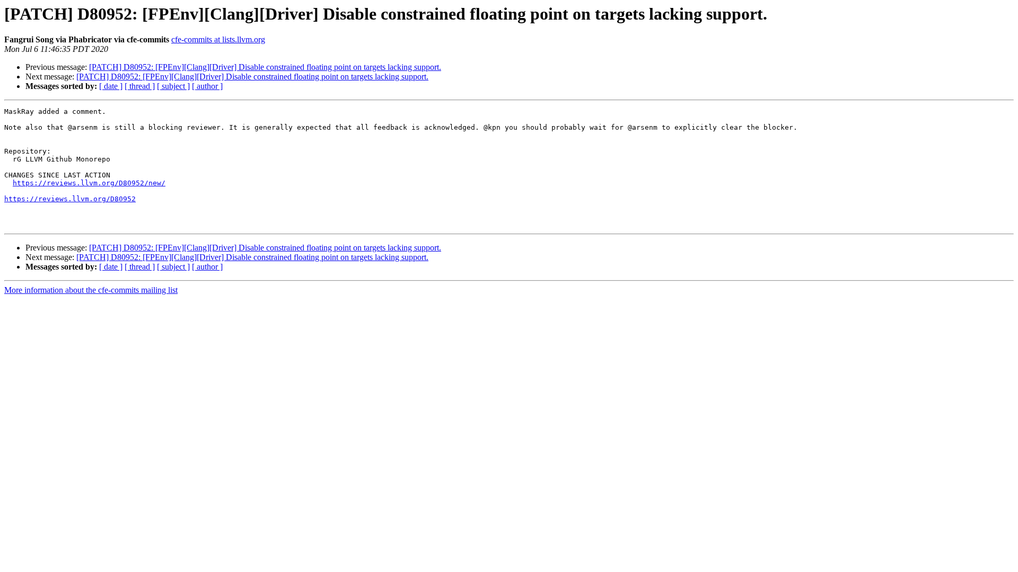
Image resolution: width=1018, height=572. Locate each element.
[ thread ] (140, 86)
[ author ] (207, 86)
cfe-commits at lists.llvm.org (218, 39)
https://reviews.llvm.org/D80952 (70, 199)
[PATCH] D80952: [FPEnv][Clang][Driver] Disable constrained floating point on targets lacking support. (265, 67)
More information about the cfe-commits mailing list (91, 289)
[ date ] (110, 86)
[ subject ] (173, 86)
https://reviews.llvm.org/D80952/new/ (89, 183)
